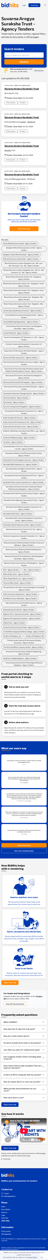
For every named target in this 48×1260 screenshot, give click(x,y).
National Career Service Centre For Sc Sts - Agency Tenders (24, 530)
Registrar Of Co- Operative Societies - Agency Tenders (22, 614)
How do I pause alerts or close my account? (22, 1082)
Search (24, 61)
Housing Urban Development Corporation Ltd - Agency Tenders (24, 412)
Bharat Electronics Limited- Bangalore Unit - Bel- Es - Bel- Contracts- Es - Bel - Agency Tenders (24, 271)
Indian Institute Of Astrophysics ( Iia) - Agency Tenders (22, 422)
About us (4, 1212)
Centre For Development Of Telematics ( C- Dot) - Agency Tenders (24, 338)
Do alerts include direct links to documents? (22, 1043)
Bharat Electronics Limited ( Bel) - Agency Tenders (21, 259)
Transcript (6, 1159)
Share (23, 103)
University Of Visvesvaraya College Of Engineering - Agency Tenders (24, 653)
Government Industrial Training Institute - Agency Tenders (23, 393)
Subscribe (4, 1218)
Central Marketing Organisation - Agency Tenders (20, 322)
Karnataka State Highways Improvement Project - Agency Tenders (24, 501)
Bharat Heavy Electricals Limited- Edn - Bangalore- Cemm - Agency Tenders (24, 285)
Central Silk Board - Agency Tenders (15, 333)
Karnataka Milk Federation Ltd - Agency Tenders (20, 464)
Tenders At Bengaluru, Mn (35, 636)
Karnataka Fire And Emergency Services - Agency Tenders (23, 460)
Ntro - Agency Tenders (32, 570)
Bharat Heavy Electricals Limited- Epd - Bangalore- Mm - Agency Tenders (24, 298)
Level (18, 179)
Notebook (31, 122)
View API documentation (15, 1004)
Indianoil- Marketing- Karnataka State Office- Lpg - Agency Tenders (24, 432)
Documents (11, 103)
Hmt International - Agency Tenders (15, 398)
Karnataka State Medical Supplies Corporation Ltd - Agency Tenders (24, 508)
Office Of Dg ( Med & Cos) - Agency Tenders (18, 578)
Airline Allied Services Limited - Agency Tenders (20, 243)
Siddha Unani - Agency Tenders (14, 623)
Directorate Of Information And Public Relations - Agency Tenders (24, 388)
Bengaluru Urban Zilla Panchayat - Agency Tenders (21, 254)
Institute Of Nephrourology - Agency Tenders (19, 438)
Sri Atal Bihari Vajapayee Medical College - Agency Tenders (24, 632)
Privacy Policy (32, 1257)
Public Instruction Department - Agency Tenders (20, 594)
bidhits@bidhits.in (10, 1196)
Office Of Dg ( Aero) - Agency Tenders (16, 574)
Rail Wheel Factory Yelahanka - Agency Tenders (20, 598)
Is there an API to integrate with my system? (22, 1075)
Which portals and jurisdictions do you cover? (20, 1089)
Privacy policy (6, 1231)
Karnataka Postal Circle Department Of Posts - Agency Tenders (24, 477)
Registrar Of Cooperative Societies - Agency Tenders (21, 618)
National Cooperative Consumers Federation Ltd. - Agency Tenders (24, 537)
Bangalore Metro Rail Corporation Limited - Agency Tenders (24, 249)
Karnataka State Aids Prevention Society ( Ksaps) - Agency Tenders (24, 494)
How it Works (5, 1209)
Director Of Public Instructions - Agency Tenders (20, 358)
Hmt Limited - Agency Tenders (13, 402)
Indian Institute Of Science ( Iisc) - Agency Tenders (21, 426)
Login (3, 1215)
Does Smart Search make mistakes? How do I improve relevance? (23, 1067)
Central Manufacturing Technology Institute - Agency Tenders (24, 316)
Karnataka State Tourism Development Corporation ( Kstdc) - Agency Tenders (24, 519)
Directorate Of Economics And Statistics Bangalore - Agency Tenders (24, 376)
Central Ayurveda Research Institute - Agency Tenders (22, 311)
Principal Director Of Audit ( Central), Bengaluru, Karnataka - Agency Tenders (24, 588)
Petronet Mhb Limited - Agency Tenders (17, 583)
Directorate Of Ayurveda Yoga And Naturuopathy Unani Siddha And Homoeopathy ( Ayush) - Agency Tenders (24, 370)
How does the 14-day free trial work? (19, 1029)
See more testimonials (24, 851)
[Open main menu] (45, 5)
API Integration (6, 1234)
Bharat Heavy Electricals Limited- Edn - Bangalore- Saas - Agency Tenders (24, 291)
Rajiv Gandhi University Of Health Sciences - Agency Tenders (24, 604)
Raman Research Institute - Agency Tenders (18, 610)
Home (3, 1207)
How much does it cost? (14, 1097)
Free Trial (34, 5)
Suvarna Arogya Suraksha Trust (21, 88)
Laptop (23, 122)
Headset (7, 150)
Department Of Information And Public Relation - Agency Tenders (24, 352)
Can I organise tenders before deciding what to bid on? (22, 1058)
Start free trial (24, 229)
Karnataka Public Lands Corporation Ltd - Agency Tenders (23, 482)
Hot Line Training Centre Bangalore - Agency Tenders (22, 406)
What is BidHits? (10, 1022)
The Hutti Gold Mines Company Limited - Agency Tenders (23, 647)
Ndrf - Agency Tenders (11, 570)
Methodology (39, 70)
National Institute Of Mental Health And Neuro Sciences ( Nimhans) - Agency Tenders (24, 544)
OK (42, 1257)
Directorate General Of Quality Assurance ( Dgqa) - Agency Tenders (24, 363)
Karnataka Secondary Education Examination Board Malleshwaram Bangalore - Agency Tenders (24, 488)
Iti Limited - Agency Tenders (13, 442)
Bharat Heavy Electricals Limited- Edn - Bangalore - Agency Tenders (24, 278)
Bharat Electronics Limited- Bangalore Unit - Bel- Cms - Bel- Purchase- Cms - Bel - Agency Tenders (24, 264)
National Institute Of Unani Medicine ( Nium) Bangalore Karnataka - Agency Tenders (24, 557)
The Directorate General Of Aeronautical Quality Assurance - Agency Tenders (24, 641)
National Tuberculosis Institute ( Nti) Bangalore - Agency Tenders (24, 564)
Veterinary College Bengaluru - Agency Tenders (20, 658)
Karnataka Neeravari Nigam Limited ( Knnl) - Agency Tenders (24, 470)
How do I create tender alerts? (16, 1036)
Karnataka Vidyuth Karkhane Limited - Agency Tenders (22, 525)
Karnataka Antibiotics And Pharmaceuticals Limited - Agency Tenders (24, 454)
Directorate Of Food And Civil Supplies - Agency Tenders (23, 382)
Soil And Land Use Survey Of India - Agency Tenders (21, 627)
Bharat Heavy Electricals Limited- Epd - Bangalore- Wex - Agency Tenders (24, 305)
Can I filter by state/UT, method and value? (22, 1050)
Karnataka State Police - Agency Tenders (17, 514)
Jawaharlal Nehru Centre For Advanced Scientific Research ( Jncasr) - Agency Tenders (24, 447)
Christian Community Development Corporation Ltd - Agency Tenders (24, 345)
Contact (6, 1193)
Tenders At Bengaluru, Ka (12, 636)
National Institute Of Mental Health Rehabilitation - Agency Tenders (24, 551)
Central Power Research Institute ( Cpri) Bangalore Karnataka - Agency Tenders (24, 327)
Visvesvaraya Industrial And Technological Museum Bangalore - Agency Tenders (24, 664)
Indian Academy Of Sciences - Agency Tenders (19, 418)
